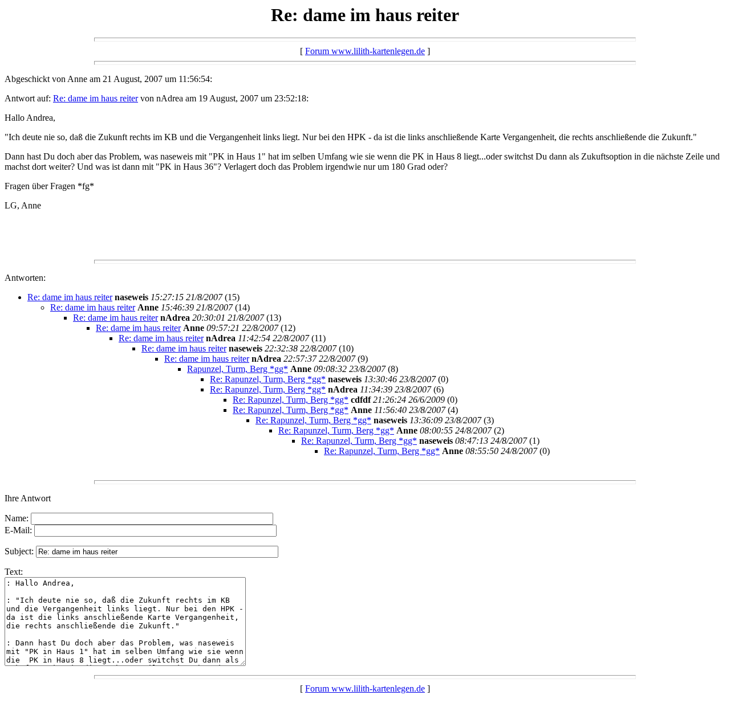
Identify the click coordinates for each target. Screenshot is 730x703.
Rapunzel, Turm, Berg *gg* (237, 369)
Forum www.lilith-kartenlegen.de (365, 51)
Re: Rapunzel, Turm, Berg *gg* (268, 379)
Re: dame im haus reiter (95, 98)
